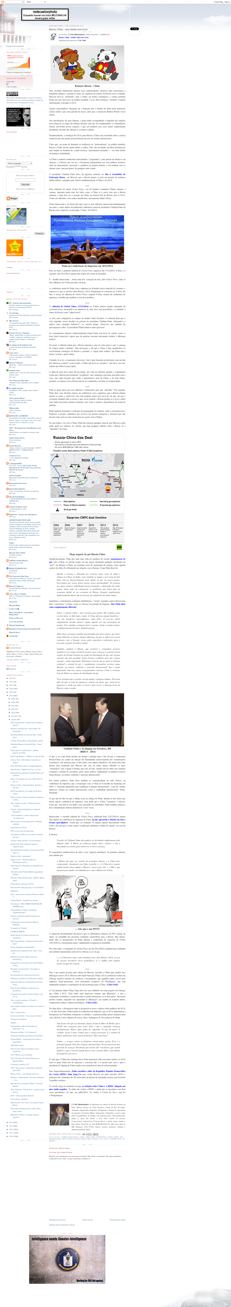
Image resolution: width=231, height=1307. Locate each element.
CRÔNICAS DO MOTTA (18, 560)
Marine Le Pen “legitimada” (21, 856)
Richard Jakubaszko (17, 625)
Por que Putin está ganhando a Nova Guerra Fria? (25, 588)
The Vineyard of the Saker (19, 380)
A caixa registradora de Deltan (18, 458)
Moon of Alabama (16, 362)
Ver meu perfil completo (17, 660)
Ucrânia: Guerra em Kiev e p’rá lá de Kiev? (26, 840)
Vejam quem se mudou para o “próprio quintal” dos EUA (24, 751)
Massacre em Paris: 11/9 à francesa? (23, 1032)
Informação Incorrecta (18, 483)
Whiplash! (14, 891)
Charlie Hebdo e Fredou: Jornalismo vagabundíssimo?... (24, 911)
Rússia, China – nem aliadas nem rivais (25, 1074)
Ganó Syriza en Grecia (19, 827)
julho (13, 698)
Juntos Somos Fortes (17, 437)
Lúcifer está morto (15, 440)
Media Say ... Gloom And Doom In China (22, 365)
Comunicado (13, 570)
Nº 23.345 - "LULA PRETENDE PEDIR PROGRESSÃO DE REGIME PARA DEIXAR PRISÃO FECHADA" (25, 467)
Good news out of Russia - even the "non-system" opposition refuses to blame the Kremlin (25, 579)
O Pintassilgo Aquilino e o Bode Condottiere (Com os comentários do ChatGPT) (23, 356)
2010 (11, 1136)
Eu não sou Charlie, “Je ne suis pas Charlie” (26, 1016)
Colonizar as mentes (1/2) (20, 1064)
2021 (11, 685)
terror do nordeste (16, 621)
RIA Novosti (13, 320)
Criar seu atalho (11, 87)
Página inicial (88, 1220)
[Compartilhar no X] (92, 1134)
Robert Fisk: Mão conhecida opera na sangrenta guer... (24, 845)
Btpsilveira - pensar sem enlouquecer (23, 514)
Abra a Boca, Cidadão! (17, 594)
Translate (24, 167)
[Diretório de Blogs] (14, 255)
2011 (11, 1133)
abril (13, 709)
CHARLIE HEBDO (17, 931)
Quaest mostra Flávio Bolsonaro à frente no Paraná (25, 315)
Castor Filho (10, 81)
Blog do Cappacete (16, 586)
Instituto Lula (14, 370)
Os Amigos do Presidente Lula (20, 345)
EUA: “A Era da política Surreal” (22, 1095)
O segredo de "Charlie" (19, 928)
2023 (11, 678)
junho (13, 702)
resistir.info (13, 636)
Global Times (113, 1137)
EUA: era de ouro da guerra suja (22, 831)
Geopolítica (101, 1137)
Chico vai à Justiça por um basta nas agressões (24, 491)
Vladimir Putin (115, 1139)
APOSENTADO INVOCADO (20, 520)
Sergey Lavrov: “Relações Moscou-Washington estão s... (23, 860)
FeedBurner (30, 189)
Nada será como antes (16, 563)
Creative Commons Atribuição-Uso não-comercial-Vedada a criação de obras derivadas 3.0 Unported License (24, 100)
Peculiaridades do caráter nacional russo (25, 975)
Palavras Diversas (16, 618)
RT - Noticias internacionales (20, 303)
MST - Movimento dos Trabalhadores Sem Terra (25, 429)
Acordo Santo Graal (70, 1137)
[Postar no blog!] (89, 1134)
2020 (11, 688)
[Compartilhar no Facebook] (94, 1134)
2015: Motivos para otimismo (21, 1055)
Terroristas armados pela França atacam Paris (27, 1035)
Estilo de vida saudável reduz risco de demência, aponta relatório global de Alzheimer (24, 546)
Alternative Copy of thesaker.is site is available (24, 382)
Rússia (95, 1139)
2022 (11, 681)
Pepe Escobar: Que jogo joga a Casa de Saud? (27, 887)
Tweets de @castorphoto (15, 46)
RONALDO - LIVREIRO (18, 415)
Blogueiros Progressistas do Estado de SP (24, 628)
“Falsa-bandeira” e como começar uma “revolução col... (24, 816)
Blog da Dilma (14, 605)
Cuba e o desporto (15, 410)
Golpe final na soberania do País (22, 884)
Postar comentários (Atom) (65, 1225)
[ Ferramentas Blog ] (17, 398)
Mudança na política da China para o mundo (27, 978)
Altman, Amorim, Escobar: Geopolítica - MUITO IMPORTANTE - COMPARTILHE (25, 449)
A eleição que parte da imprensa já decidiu (22, 347)
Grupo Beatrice (15, 445)
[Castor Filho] (7, 84)
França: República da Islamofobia (23, 947)
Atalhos (13, 1022)
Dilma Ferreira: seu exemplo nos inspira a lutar (24, 432)
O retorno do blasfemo (19, 1019)
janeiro (14, 719)
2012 (11, 1129)
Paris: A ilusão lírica (18, 1012)
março (13, 712)
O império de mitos (15, 555)
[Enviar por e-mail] (87, 1134)
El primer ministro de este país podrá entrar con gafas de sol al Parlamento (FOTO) (24, 306)
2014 (11, 1122)
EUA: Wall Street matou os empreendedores (26, 766)
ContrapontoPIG (15, 463)
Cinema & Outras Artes (18, 506)
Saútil (11, 543)
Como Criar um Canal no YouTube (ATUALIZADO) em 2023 (20, 401)
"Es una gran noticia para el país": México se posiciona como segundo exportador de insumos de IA (24, 325)
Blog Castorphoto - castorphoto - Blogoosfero (21, 613)
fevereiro (14, 716)
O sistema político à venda (17, 509)
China (82, 1137)
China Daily (90, 1137)
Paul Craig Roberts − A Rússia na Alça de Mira (27, 756)
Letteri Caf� (14, 608)
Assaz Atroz (13, 352)
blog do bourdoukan (16, 496)
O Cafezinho (14, 313)
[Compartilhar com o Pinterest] (97, 1134)
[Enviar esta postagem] (83, 1134)
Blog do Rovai (14, 632)
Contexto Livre (15, 455)
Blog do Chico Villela (17, 552)
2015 (11, 695)
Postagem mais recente (57, 1220)
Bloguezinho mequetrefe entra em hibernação (23, 478)
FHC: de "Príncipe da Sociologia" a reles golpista (24, 596)
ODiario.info (14, 408)
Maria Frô (13, 601)
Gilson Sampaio (15, 475)
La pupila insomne (16, 388)
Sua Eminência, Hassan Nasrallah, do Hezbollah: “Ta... (24, 1027)
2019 (11, 692)
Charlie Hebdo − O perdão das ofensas (24, 900)
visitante (9, 267)
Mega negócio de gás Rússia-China (77, 1139)
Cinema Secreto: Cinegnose (19, 333)
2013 (11, 1126)
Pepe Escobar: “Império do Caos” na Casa (26, 769)
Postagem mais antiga (117, 1220)
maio (13, 705)
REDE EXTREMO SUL (18, 568)
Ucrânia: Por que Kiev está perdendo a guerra (27, 740)
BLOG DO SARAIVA (17, 489)
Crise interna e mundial (19, 1099)
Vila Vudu (103, 1139)
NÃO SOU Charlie (17, 1045)
